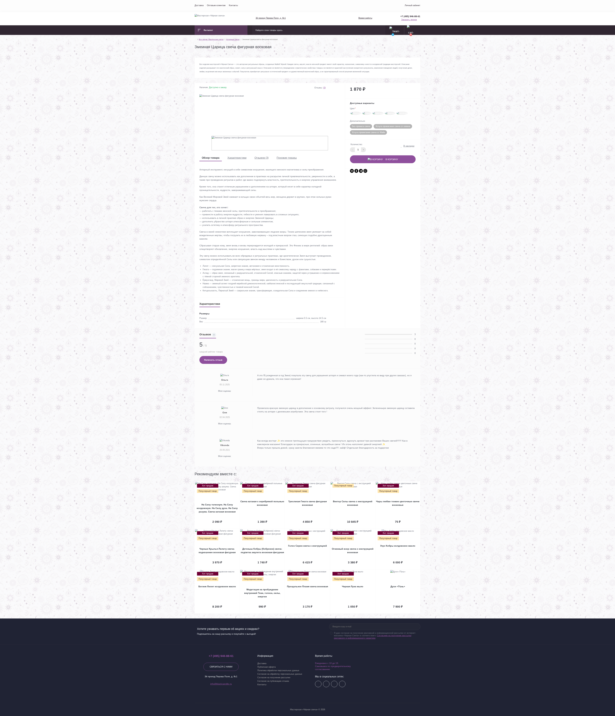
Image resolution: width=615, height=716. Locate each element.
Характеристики (236, 157)
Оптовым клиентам (216, 5)
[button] (270, 18)
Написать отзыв (213, 360)
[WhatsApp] (365, 171)
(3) (324, 87)
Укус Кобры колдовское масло (397, 545)
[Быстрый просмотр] (236, 483)
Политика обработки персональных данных (278, 670)
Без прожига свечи (361, 126)
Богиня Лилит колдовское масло (217, 586)
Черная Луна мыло (352, 586)
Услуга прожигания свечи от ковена (393, 126)
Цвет (353, 108)
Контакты (233, 5)
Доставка (199, 5)
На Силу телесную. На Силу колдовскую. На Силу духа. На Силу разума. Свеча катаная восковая (217, 508)
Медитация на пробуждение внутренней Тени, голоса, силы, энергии (262, 593)
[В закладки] (239, 483)
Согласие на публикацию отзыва (273, 681)
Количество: (357, 144)
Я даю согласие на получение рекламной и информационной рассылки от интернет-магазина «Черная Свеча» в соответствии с (375, 635)
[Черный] (390, 113)
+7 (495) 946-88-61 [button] (221, 656)
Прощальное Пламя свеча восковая (307, 586)
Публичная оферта (266, 667)
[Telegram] (361, 171)
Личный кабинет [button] (412, 5)
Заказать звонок (409, 19)
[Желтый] (355, 113)
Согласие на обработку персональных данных (279, 674)
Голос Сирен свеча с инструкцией (307, 545)
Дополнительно (357, 121)
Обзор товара (210, 157)
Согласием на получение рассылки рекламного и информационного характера (372, 636)
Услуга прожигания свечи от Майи (368, 132)
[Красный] (378, 113)
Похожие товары (287, 157)
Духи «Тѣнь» (397, 586)
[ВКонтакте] (352, 171)
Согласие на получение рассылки (273, 677)
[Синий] (366, 113)
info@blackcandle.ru (221, 684)
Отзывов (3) (261, 157)
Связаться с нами (221, 666)
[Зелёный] (402, 113)
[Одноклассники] (356, 171)
